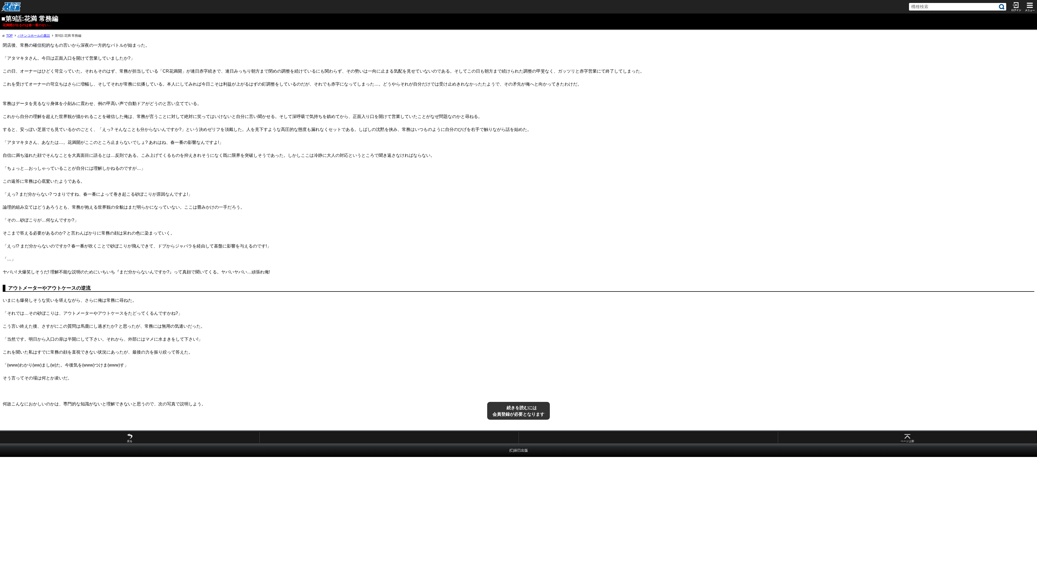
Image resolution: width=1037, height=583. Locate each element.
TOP (9, 36)
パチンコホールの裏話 (34, 36)
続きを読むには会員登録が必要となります (518, 410)
